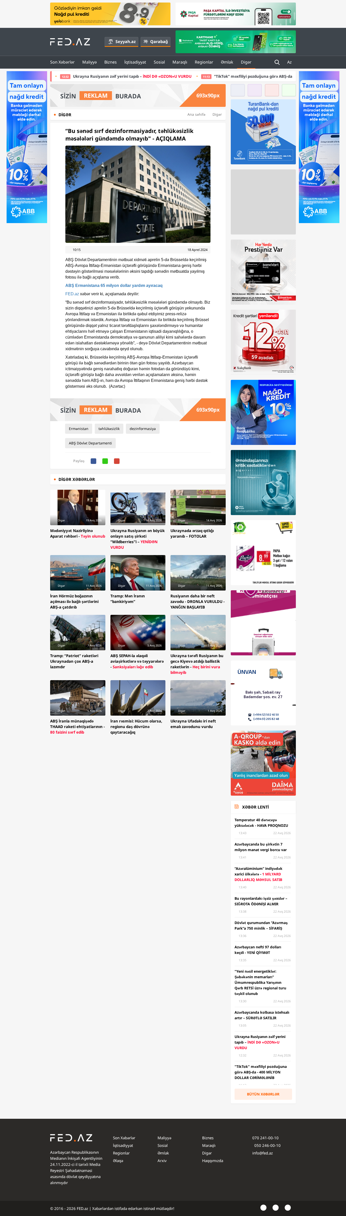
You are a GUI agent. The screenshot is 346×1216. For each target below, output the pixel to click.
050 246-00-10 (267, 1145)
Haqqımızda (212, 1160)
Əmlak (227, 62)
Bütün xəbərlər (263, 1094)
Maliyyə (89, 62)
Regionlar (204, 62)
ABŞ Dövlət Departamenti (90, 443)
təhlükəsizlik (109, 428)
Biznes (110, 62)
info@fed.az (262, 1152)
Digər (246, 62)
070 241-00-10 (265, 1137)
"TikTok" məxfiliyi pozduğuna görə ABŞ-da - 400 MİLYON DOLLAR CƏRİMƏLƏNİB (204, 76)
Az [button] (290, 62)
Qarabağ (159, 41)
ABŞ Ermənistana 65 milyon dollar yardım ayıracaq (114, 285)
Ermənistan (78, 428)
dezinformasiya (143, 428)
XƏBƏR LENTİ (255, 807)
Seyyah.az (126, 41)
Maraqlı (179, 62)
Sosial (159, 62)
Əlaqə (118, 1160)
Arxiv (162, 1160)
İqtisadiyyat (135, 62)
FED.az (72, 294)
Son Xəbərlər (62, 62)
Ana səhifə (196, 114)
